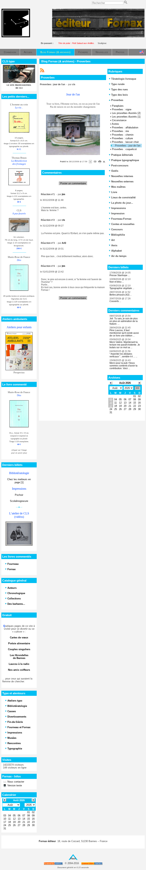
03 (111, 399)
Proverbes (116, 100)
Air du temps (118, 256)
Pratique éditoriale (122, 154)
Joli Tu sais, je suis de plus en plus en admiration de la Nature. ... (124, 321)
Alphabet (116, 250)
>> (137, 388)
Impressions (118, 208)
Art (113, 240)
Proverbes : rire (120, 131)
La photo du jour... (122, 202)
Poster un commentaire (73, 183)
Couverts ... (115, 301)
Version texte (14, 785)
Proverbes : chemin (122, 134)
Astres (115, 123)
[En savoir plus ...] (92, 863)
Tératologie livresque (123, 78)
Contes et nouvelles (122, 224)
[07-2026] (110, 382)
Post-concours (119, 165)
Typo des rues (119, 89)
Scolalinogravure (19, 501)
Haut (73, 858)
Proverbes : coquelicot (124, 149)
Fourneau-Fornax (121, 218)
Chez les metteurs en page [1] (19, 481)
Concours (117, 229)
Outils (114, 170)
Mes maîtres (118, 186)
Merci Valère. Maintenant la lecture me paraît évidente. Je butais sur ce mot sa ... (125, 345)
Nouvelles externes (122, 181)
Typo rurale (118, 84)
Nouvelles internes (122, 176)
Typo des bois (119, 94)
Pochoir (19, 494)
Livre (114, 192)
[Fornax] (16, 36)
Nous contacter (15, 781)
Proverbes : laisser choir (125, 142)
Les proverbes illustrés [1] (126, 116)
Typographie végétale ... (122, 288)
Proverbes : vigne (121, 109)
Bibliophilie (118, 234)
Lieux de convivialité (123, 197)
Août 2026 (125, 382)
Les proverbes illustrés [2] (126, 113)
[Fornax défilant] (98, 36)
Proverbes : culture (122, 138)
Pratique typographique (125, 160)
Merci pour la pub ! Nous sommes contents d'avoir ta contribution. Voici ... (123, 366)
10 (111, 402)
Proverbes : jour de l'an (127, 145)
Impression (118, 213)
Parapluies (118, 105)
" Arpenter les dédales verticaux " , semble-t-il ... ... (123, 355)
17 (111, 405)
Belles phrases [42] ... (121, 294)
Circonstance (119, 120)
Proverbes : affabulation (125, 127)
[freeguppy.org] (53, 863)
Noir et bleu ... (117, 281)
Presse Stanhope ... (120, 275)
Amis (114, 245)
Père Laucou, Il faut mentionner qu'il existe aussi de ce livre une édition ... (124, 333)
